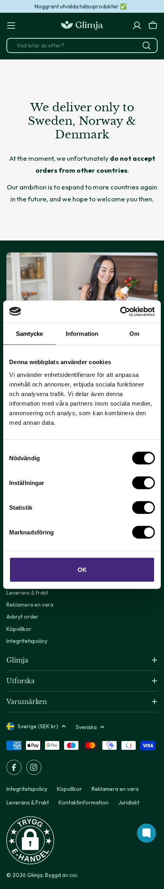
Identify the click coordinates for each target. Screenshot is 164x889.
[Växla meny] (11, 25)
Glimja (35, 875)
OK (82, 569)
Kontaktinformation (84, 802)
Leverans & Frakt (27, 802)
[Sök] (146, 45)
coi (73, 875)
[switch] (143, 482)
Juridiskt (128, 802)
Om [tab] (134, 333)
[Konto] (137, 25)
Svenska (86, 727)
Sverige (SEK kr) (38, 726)
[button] (30, 840)
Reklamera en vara (115, 788)
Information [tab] (82, 333)
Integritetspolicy (26, 788)
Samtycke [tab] (29, 333)
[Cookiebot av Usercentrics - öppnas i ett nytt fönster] (120, 311)
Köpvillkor (69, 788)
